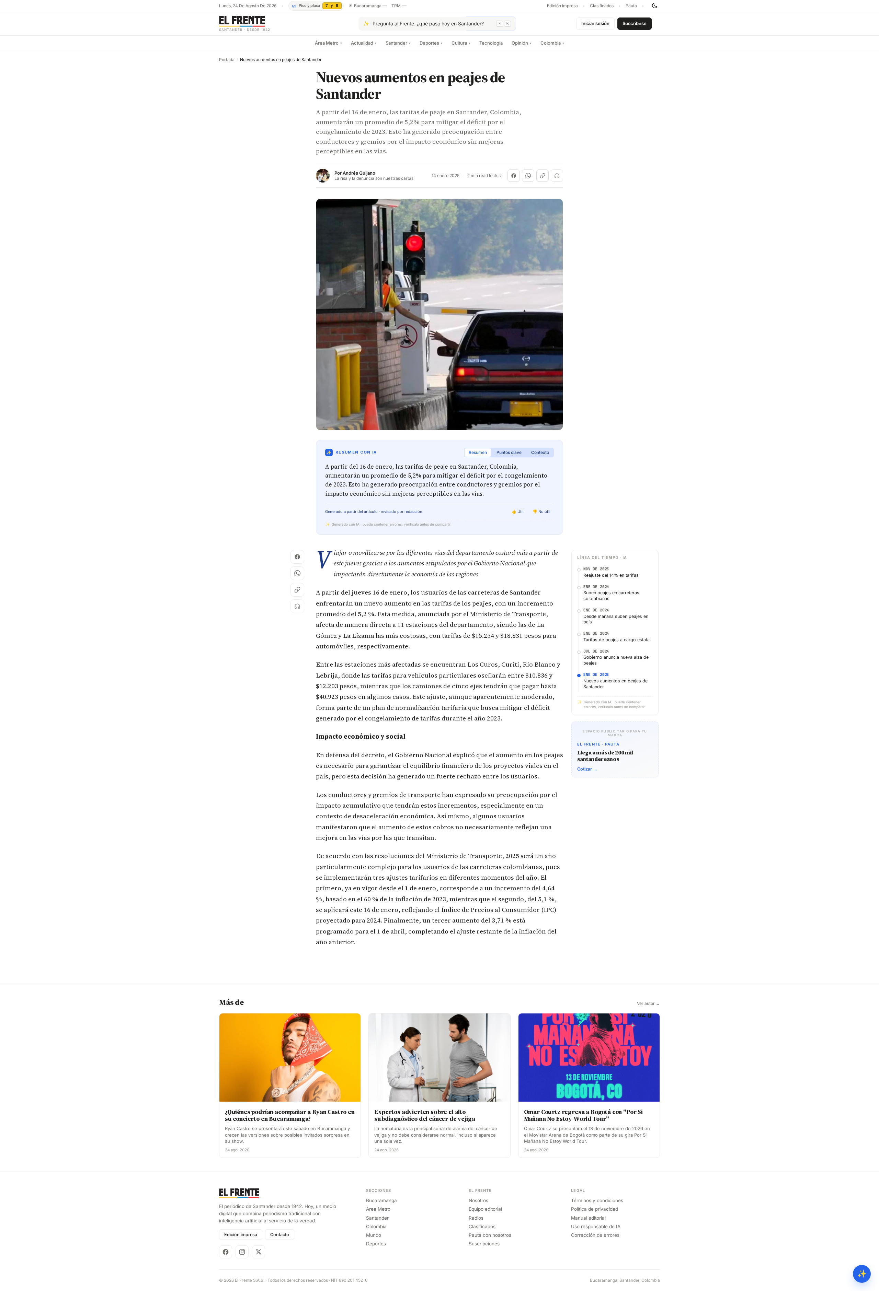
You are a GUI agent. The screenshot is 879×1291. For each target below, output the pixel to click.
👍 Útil (518, 511)
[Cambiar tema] (654, 5)
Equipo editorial (485, 1209)
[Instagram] (242, 1251)
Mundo (373, 1235)
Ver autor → (648, 1003)
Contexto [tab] (540, 452)
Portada (227, 59)
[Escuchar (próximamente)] (557, 175)
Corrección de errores (595, 1235)
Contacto (279, 1234)
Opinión (522, 43)
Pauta (631, 5)
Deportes (431, 43)
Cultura (461, 43)
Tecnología (491, 43)
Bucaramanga (381, 1200)
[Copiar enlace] (542, 175)
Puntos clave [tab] (509, 452)
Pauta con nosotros (490, 1235)
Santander (398, 43)
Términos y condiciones (597, 1200)
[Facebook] (225, 1251)
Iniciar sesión (595, 23)
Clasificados (602, 5)
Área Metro (328, 43)
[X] (258, 1251)
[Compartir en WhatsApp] (528, 175)
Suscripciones (484, 1243)
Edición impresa (562, 5)
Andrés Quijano (359, 173)
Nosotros (478, 1200)
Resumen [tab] (478, 452)
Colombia (552, 43)
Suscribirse (635, 23)
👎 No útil (541, 511)
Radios (476, 1218)
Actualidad (364, 43)
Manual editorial (588, 1218)
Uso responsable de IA (595, 1226)
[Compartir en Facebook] (513, 175)
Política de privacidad (594, 1209)
